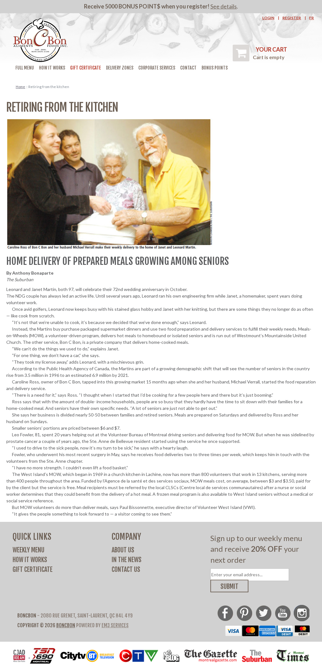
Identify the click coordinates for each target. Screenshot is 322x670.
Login (268, 17)
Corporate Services (156, 67)
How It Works (52, 67)
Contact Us (126, 569)
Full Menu (24, 67)
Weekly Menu (28, 550)
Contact (188, 67)
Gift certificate (33, 569)
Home (20, 87)
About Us (123, 550)
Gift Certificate (85, 67)
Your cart (271, 49)
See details (223, 6)
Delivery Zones (119, 67)
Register (291, 17)
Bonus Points (215, 67)
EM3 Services (115, 625)
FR (311, 17)
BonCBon (65, 625)
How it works (30, 560)
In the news (127, 560)
